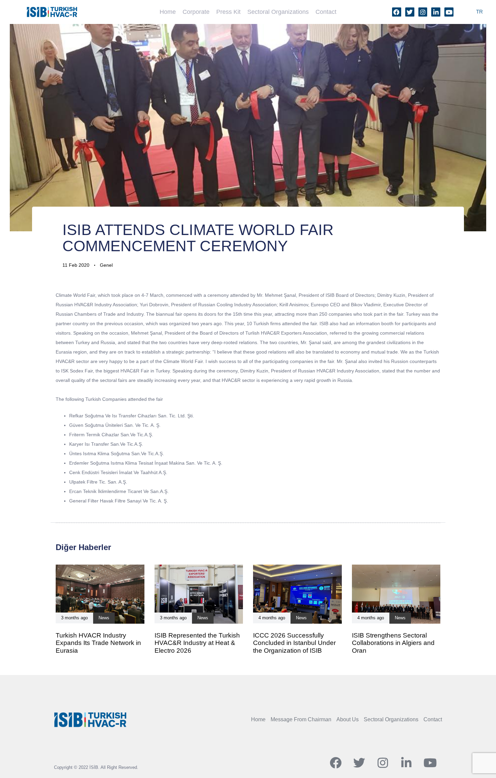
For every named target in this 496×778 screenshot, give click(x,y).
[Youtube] (449, 12)
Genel (106, 265)
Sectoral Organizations (278, 11)
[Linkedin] (436, 12)
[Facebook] (397, 12)
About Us (347, 719)
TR (479, 12)
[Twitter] (410, 12)
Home (168, 11)
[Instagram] (423, 12)
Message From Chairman (301, 719)
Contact (325, 11)
